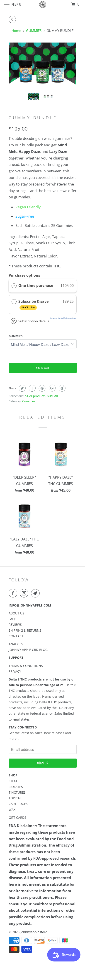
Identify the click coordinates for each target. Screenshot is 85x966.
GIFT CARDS (17, 817)
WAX (12, 809)
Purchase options (24, 275)
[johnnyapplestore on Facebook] (14, 593)
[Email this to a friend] (62, 388)
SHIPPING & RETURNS (25, 630)
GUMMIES (53, 396)
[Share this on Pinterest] (42, 388)
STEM (13, 781)
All (26, 396)
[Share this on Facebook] (32, 388)
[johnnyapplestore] (42, 4)
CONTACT (16, 636)
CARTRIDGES (18, 804)
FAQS (13, 619)
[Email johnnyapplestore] (36, 593)
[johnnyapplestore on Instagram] (25, 593)
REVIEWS (15, 624)
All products (37, 396)
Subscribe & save (33, 304)
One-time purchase (35, 285)
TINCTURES (17, 792)
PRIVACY (15, 671)
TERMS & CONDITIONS (26, 666)
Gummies (15, 336)
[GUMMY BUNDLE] (43, 66)
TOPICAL (15, 798)
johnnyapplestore (33, 932)
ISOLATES (16, 787)
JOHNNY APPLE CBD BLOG (28, 649)
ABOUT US (16, 613)
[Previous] (13, 19)
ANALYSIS (16, 644)
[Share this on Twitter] (22, 388)
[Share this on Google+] (52, 388)
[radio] (14, 286)
